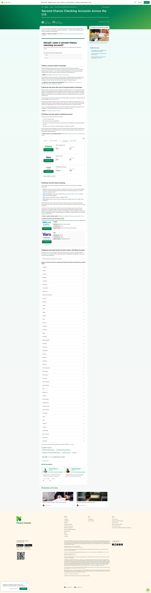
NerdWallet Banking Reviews (48, 449)
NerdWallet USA (69, 587)
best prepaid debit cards (78, 216)
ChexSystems (45, 69)
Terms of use (114, 519)
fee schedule (92, 565)
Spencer (53, 468)
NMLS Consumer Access (68, 547)
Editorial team (67, 531)
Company (66, 519)
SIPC (98, 563)
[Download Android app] (28, 545)
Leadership (66, 520)
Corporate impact (68, 524)
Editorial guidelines (68, 527)
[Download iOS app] (20, 545)
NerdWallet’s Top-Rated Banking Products (51, 452)
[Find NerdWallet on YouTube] (115, 544)
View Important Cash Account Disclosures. (77, 568)
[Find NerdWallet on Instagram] (117, 544)
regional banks (47, 252)
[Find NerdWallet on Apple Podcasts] (120, 544)
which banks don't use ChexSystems (60, 74)
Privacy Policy (104, 564)
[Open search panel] (135, 2)
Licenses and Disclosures (78, 547)
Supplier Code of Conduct (117, 520)
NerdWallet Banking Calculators (63, 449)
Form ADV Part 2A (96, 564)
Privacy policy (115, 522)
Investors (66, 536)
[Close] (27, 583)
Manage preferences (13, 588)
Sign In (140, 2)
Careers (65, 522)
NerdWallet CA (79, 587)
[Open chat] (148, 590)
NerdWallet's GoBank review (71, 194)
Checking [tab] (65, 140)
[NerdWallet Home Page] (5, 2)
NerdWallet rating (46, 226)
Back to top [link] (45, 460)
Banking (74, 452)
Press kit (66, 534)
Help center (90, 519)
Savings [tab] (45, 140)
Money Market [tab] (73, 140)
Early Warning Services (73, 69)
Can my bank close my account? (53, 110)
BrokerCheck (102, 565)
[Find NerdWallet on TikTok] (122, 544)
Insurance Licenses (105, 552)
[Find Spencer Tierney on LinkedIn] (51, 470)
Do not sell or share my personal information (121, 527)
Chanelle (76, 468)
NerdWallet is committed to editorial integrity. (99, 42)
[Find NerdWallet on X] (113, 544)
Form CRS (91, 564)
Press (65, 532)
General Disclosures (86, 565)
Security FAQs (91, 520)
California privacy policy (117, 524)
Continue (23, 588)
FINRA (96, 563)
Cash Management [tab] (53, 140)
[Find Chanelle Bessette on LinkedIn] (74, 470)
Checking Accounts (66, 452)
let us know (71, 444)
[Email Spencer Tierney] (50, 470)
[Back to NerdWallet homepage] (42, 7)
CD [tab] (60, 140)
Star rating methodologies (70, 529)
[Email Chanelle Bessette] (72, 470)
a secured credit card (53, 99)
